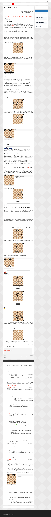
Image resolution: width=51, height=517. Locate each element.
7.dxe (28, 167)
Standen (33, 3)
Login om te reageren (30, 374)
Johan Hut (23, 16)
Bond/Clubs (29, 3)
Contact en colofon (5, 513)
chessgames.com (16, 440)
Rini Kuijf (27, 16)
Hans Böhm (14, 16)
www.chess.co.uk (11, 159)
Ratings (38, 3)
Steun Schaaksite (14, 513)
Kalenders (25, 3)
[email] (47, 1)
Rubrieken (15, 3)
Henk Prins (30, 16)
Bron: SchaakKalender (38, 26)
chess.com (12, 25)
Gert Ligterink (9, 16)
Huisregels (13, 514)
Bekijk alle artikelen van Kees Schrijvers (9, 350)
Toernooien (20, 3)
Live (12, 3)
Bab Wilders (18, 16)
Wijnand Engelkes (9, 387)
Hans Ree (5, 16)
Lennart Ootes (8, 514)
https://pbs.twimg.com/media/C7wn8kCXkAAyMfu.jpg (12, 385)
